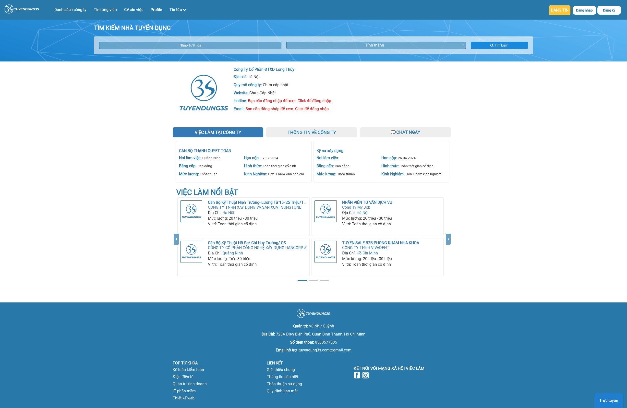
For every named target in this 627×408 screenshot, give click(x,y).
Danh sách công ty (70, 9)
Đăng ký (609, 10)
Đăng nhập (584, 10)
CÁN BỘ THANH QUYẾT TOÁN (205, 150)
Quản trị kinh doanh (190, 384)
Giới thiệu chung (281, 369)
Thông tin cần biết (282, 376)
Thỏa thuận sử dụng (284, 384)
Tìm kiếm (501, 45)
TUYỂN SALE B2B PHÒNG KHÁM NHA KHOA (380, 242)
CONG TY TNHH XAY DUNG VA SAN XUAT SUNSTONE (254, 207)
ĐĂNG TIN (559, 10)
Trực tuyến (608, 400)
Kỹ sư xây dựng (329, 150)
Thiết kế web (183, 398)
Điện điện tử (183, 376)
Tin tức (176, 9)
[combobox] (376, 45)
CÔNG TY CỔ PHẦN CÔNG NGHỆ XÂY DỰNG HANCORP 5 (257, 247)
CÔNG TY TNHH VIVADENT (365, 247)
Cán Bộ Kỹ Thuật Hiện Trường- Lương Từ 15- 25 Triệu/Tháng (260, 202)
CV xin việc (133, 9)
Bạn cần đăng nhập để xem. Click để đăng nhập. (290, 100)
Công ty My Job (356, 207)
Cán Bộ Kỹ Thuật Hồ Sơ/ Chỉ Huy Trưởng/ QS (247, 242)
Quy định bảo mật (282, 391)
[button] (176, 258)
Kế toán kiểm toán (188, 369)
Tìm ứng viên (105, 9)
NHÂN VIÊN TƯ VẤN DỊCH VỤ (367, 202)
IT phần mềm (184, 391)
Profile (156, 9)
